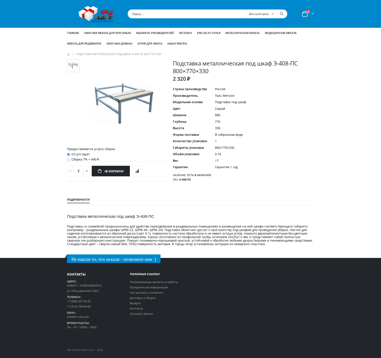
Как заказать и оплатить (147, 293)
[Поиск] (282, 13)
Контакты (136, 308)
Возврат (135, 303)
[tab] (78, 199)
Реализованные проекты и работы (154, 282)
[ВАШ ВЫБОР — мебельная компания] (95, 14)
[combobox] (207, 13)
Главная (73, 33)
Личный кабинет (141, 314)
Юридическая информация (149, 287)
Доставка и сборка (142, 298)
